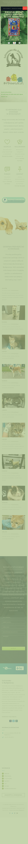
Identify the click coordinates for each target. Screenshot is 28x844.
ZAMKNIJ (25, 8)
